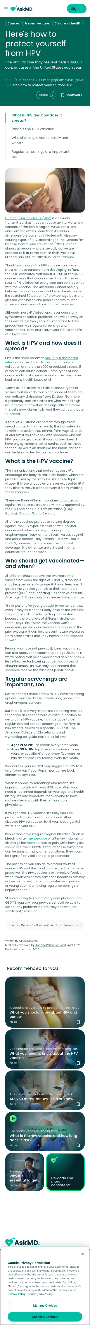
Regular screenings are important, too (41, 154)
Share (43, 95)
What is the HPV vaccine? (33, 129)
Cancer (13, 23)
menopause (37, 838)
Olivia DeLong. (28, 941)
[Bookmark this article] (78, 1022)
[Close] (82, 1254)
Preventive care (36, 23)
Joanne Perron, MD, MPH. (50, 945)
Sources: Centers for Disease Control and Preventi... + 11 (45, 925)
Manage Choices (45, 1305)
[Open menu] (6, 8)
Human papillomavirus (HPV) (28, 218)
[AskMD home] (21, 9)
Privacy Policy (17, 1294)
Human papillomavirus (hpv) (61, 80)
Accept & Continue (45, 1317)
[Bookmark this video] (78, 1145)
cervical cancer (31, 291)
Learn (9, 80)
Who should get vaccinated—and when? (40, 140)
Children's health (67, 23)
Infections (26, 80)
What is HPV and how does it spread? (37, 118)
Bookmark (74, 95)
